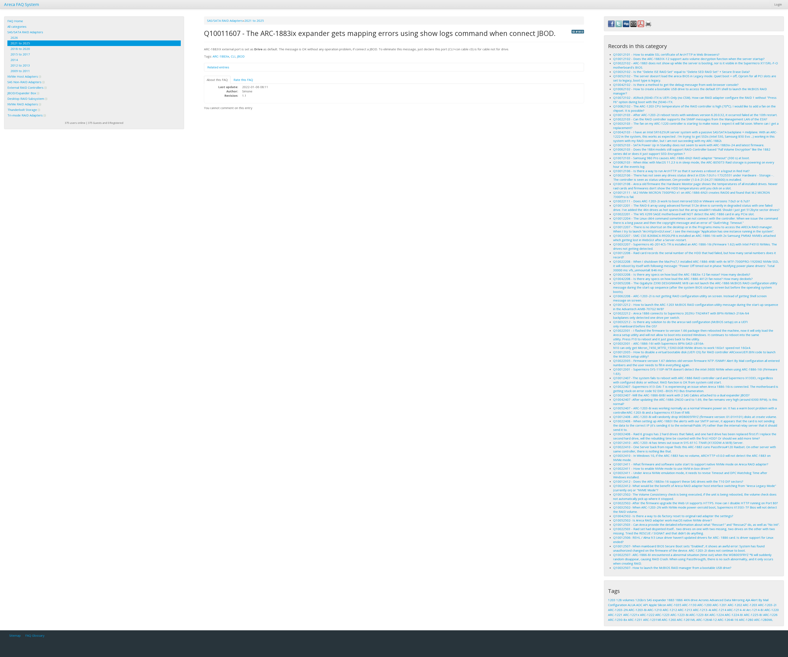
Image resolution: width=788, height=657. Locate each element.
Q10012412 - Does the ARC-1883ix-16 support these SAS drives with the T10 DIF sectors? (678, 481)
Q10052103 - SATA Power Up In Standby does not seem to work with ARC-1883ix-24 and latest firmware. (688, 145)
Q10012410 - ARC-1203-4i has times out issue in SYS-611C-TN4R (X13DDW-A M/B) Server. (678, 443)
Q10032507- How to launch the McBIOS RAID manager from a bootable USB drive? (672, 568)
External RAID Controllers (25, 87)
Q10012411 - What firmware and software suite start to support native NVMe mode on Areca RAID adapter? (690, 464)
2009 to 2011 (20, 71)
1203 (611, 600)
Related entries (218, 67)
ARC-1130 (689, 605)
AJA (748, 600)
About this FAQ (217, 80)
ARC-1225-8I (753, 615)
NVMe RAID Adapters (23, 104)
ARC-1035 (674, 605)
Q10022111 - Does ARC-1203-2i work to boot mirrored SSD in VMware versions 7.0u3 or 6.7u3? (681, 201)
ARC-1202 (735, 605)
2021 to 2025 (20, 43)
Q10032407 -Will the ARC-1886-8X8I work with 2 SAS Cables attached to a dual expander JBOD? (681, 395)
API (645, 605)
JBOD (241, 56)
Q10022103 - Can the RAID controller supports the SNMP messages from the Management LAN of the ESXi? (690, 119)
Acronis (704, 600)
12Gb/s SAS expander (650, 600)
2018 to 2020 (20, 49)
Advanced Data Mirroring (727, 600)
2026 (14, 38)
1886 (679, 600)
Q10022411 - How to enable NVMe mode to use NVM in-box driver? (661, 468)
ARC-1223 (662, 615)
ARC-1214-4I (736, 610)
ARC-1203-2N (618, 610)
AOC (639, 605)
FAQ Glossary (35, 635)
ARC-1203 (750, 605)
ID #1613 (577, 31)
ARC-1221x (631, 615)
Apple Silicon (657, 605)
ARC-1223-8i (679, 615)
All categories (16, 26)
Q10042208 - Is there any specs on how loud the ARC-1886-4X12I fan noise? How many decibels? (683, 279)
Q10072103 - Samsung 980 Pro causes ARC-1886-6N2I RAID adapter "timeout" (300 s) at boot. (681, 158)
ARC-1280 (746, 620)
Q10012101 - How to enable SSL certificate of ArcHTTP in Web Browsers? (666, 54)
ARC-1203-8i (638, 610)
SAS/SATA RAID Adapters (25, 32)
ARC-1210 (654, 610)
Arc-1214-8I (755, 610)
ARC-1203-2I (767, 605)
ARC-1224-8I (734, 615)
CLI (233, 56)
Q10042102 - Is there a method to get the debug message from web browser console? (676, 85)
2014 (14, 60)
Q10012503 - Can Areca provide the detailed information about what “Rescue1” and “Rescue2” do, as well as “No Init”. (696, 524)
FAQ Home (15, 21)
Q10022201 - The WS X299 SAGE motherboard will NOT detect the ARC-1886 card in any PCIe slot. (683, 214)
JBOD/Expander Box (22, 93)
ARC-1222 (647, 615)
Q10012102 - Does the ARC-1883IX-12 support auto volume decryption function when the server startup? (689, 59)
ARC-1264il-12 (706, 620)
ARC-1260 (669, 620)
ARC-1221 (615, 615)
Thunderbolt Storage (22, 110)
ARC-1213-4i (702, 610)
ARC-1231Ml (652, 620)
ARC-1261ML (686, 620)
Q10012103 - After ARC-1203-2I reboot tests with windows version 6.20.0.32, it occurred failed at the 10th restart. (695, 115)
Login (778, 4)
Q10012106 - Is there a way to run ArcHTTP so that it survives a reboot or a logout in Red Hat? (681, 171)
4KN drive (691, 600)
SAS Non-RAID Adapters (24, 82)
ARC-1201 (719, 605)
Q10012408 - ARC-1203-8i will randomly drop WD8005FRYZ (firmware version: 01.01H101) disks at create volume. (695, 417)
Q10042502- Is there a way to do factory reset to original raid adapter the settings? (673, 516)
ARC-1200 (704, 605)
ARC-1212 (670, 610)
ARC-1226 (770, 615)
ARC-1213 (685, 610)
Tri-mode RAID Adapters (25, 115)
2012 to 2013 (20, 65)
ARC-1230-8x (617, 620)
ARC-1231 (635, 620)
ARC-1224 (716, 615)
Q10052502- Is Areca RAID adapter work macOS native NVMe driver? (662, 520)
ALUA (631, 605)
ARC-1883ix (221, 56)
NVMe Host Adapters (23, 76)
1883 (671, 600)
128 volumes (625, 600)
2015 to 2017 (20, 54)
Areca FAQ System (21, 4)
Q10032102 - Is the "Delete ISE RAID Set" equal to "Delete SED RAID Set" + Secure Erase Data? (681, 72)
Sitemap (15, 635)
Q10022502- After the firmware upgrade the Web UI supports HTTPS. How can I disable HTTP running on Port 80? (695, 503)
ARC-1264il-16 (728, 620)
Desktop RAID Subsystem (26, 99)
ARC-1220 (771, 610)
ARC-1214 (719, 610)
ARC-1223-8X (699, 615)
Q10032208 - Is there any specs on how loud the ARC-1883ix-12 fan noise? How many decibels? (681, 274)
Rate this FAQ (243, 80)
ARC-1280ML (763, 620)
